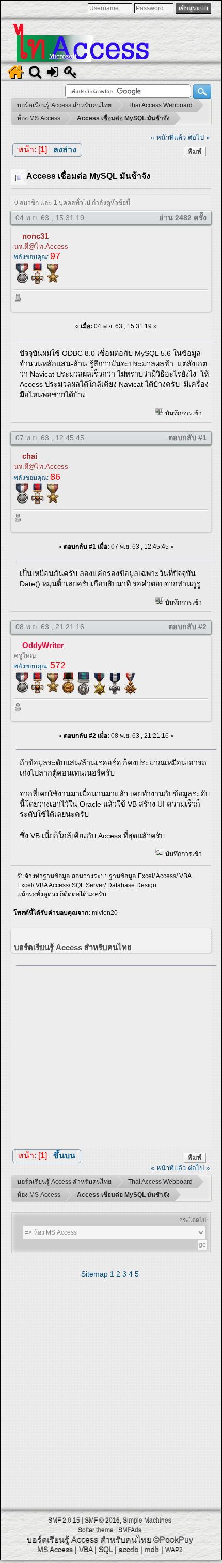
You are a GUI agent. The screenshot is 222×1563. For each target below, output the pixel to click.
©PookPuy (173, 1539)
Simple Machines (147, 1520)
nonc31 (35, 236)
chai (29, 456)
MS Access (55, 1549)
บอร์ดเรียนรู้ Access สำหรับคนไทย (89, 1539)
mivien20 (105, 912)
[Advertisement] (116, 1054)
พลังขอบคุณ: (37, 257)
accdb (128, 1549)
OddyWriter (43, 645)
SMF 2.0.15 (64, 1520)
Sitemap (94, 1274)
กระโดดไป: (193, 1220)
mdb (152, 1549)
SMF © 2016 (102, 1520)
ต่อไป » (199, 137)
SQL (106, 1549)
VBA (85, 1549)
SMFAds (129, 1530)
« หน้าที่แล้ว (168, 137)
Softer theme (96, 1530)
